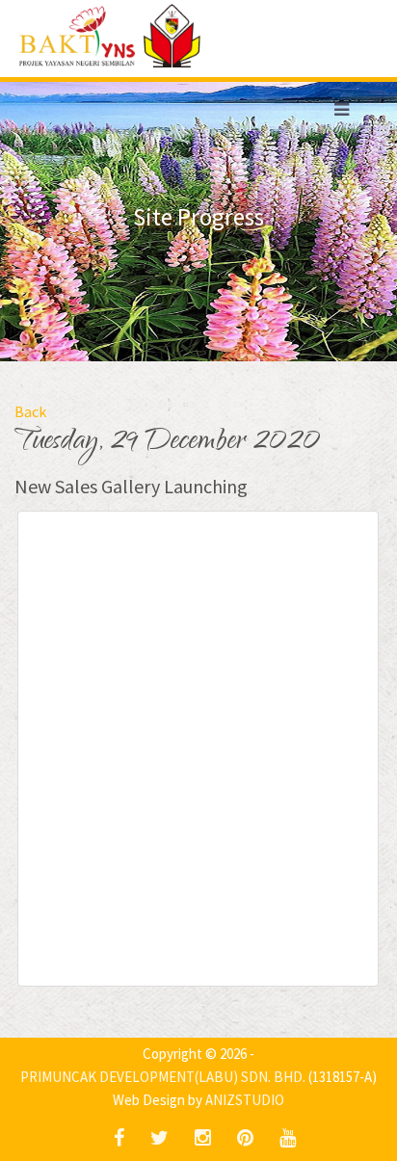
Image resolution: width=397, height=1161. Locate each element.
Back (30, 411)
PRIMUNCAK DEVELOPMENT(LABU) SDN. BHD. (162, 1077)
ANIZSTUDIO (244, 1100)
